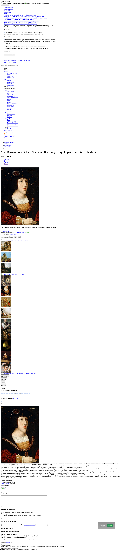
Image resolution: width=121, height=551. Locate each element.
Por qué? (15, 398)
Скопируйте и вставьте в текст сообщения (12, 539)
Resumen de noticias (10, 54)
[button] (8, 7)
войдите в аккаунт (29, 525)
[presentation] (62, 165)
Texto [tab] (6, 162)
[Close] (17, 65)
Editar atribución (5, 231)
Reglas (8, 549)
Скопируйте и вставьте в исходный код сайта (13, 535)
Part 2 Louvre (13, 234)
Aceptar (110, 525)
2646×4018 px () (23, 232)
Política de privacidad (25, 549)
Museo (8, 68)
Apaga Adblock (5, 483)
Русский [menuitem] (6, 60)
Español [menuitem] (15, 60)
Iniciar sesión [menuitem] (7, 62)
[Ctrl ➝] (6, 307)
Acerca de (11, 548)
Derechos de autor (35, 549)
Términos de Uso (14, 549)
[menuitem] (29, 60)
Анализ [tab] (6, 164)
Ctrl (15, 237)
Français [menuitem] (20, 60)
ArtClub (9, 87)
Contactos (16, 548)
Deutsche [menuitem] (24, 60)
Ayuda (2, 548)
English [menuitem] (11, 60)
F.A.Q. (6, 548)
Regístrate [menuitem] (13, 62)
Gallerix (8, 542)
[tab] (6, 159)
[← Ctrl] (6, 285)
